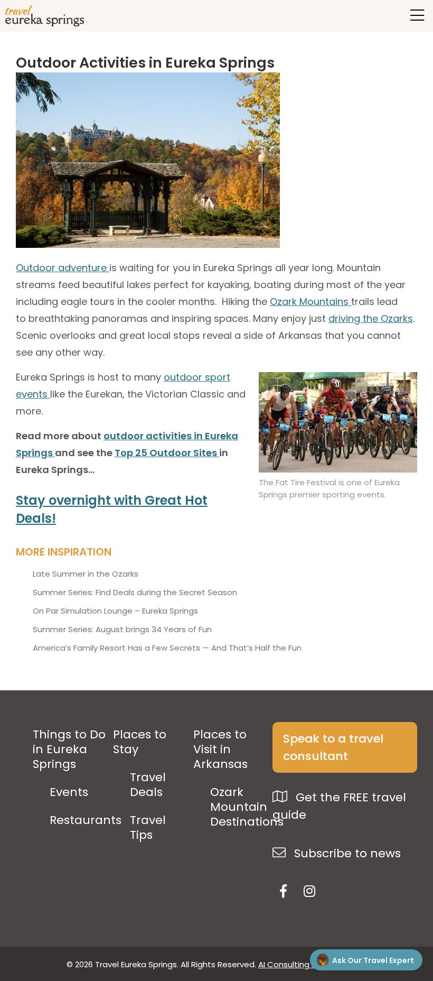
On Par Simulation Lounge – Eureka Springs (115, 611)
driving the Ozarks (370, 318)
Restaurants (85, 820)
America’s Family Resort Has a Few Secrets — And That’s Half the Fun (167, 648)
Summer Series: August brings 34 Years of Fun (122, 629)
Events (69, 792)
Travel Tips (148, 828)
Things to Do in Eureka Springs (69, 749)
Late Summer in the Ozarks (85, 574)
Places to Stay (139, 742)
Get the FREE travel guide (339, 806)
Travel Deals (148, 785)
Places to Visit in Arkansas (220, 749)
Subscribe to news (346, 853)
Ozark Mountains (310, 301)
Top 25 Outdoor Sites (167, 452)
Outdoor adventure (62, 267)
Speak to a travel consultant (333, 747)
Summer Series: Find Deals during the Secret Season (135, 592)
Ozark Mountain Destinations (247, 807)
